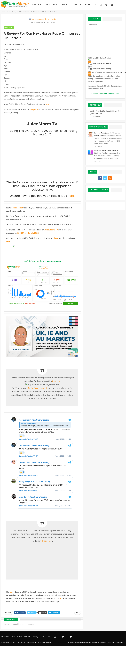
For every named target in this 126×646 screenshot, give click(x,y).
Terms (88, 4)
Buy (48, 4)
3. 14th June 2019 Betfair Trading (99, 69)
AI (95, 4)
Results (66, 4)
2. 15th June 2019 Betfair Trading (99, 63)
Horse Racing (9, 28)
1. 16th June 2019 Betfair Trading (99, 58)
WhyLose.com (40, 642)
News (56, 4)
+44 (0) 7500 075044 (101, 642)
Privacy (77, 4)
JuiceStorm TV (51, 229)
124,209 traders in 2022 (28, 233)
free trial (56, 381)
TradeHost (37, 4)
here (47, 104)
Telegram (34, 109)
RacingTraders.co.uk (37, 388)
